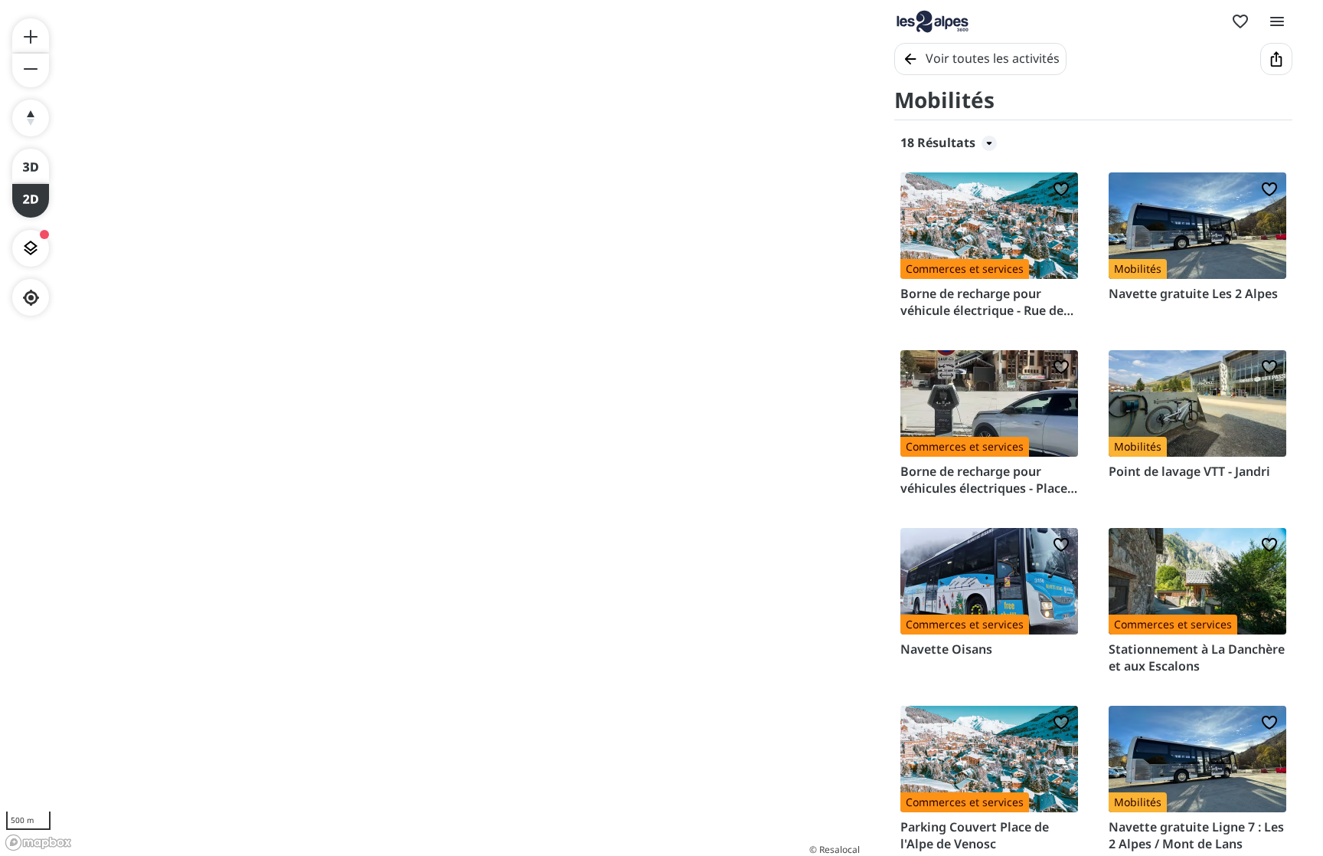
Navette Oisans (946, 649)
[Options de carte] (30, 248)
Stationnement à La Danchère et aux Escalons (1197, 657)
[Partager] (1276, 59)
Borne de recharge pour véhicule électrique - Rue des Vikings (985, 302)
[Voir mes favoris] (1240, 21)
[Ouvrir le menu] (1277, 21)
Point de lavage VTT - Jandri (1189, 471)
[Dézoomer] (30, 70)
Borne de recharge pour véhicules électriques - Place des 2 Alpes (983, 480)
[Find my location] (31, 298)
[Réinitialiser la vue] (30, 118)
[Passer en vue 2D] (30, 201)
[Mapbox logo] (38, 842)
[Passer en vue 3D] (30, 165)
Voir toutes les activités (993, 58)
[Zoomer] (30, 35)
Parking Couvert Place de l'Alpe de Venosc (974, 835)
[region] (432, 428)
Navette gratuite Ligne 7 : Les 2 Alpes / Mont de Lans (1196, 835)
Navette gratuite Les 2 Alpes (1193, 293)
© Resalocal (834, 849)
